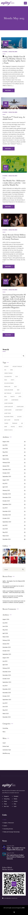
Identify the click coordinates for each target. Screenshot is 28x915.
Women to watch (8, 430)
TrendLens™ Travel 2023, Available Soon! (14, 118)
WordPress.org (6, 753)
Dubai (5, 380)
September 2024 (14, 504)
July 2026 (14, 445)
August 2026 (14, 441)
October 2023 (14, 518)
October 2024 (14, 501)
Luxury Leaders (7, 410)
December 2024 (14, 494)
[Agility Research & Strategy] (7, 3)
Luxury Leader (20, 406)
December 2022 (14, 539)
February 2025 (14, 490)
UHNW (5, 426)
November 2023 (14, 515)
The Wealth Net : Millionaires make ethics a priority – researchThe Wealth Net (14, 182)
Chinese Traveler (8, 373)
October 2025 (14, 473)
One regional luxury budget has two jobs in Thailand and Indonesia (13, 586)
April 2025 (14, 487)
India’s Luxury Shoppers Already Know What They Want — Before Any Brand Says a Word (13, 591)
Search (6, 350)
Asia (5, 370)
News (16, 51)
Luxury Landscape (8, 406)
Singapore (16, 420)
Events (12, 380)
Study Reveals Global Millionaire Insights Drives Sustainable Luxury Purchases (14, 237)
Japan (20, 396)
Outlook (19, 416)
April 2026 (14, 455)
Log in (4, 743)
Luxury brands (14, 400)
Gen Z (15, 386)
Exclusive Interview (9, 383)
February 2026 (14, 462)
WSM (23, 907)
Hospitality (18, 393)
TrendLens (14, 423)
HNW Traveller (7, 393)
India (5, 396)
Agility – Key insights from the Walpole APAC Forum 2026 (14, 581)
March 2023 (14, 535)
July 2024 (14, 508)
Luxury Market (18, 410)
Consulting (11, 51)
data (16, 376)
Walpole (13, 426)
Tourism (6, 423)
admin (5, 51)
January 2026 (14, 466)
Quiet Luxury (7, 420)
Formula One (7, 386)
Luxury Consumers (8, 403)
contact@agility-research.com (10, 898)
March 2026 (14, 459)
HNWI (18, 390)
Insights (13, 396)
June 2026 (14, 448)
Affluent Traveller (17, 366)
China (11, 370)
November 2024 (14, 497)
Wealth (20, 426)
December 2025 (14, 469)
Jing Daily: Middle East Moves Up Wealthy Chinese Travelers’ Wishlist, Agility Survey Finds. (14, 59)
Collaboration (8, 376)
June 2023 (14, 528)
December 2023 (14, 511)
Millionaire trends (8, 416)
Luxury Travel (7, 413)
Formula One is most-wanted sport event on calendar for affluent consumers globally (14, 601)
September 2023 (14, 522)
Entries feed (6, 746)
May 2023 (14, 532)
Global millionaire (8, 390)
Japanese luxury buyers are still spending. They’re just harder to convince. (13, 596)
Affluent (6, 366)
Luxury (5, 400)
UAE (22, 423)
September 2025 (14, 476)
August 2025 (14, 480)
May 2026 (14, 452)
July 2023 (14, 525)
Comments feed (7, 750)
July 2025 (14, 483)
